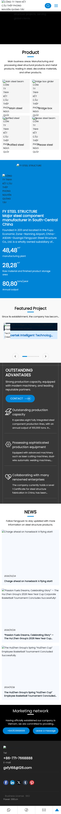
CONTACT (16, 398)
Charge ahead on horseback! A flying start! (28, 581)
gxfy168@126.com (17, 767)
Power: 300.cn (10, 799)
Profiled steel (15, 145)
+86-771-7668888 (18, 758)
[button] (15, 356)
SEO (28, 796)
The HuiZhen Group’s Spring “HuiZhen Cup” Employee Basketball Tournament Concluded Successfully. (29, 696)
